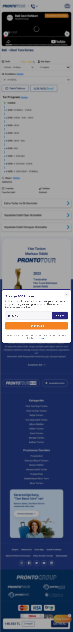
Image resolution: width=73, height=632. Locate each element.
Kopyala (60, 315)
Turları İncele (36, 326)
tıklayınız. (42, 338)
